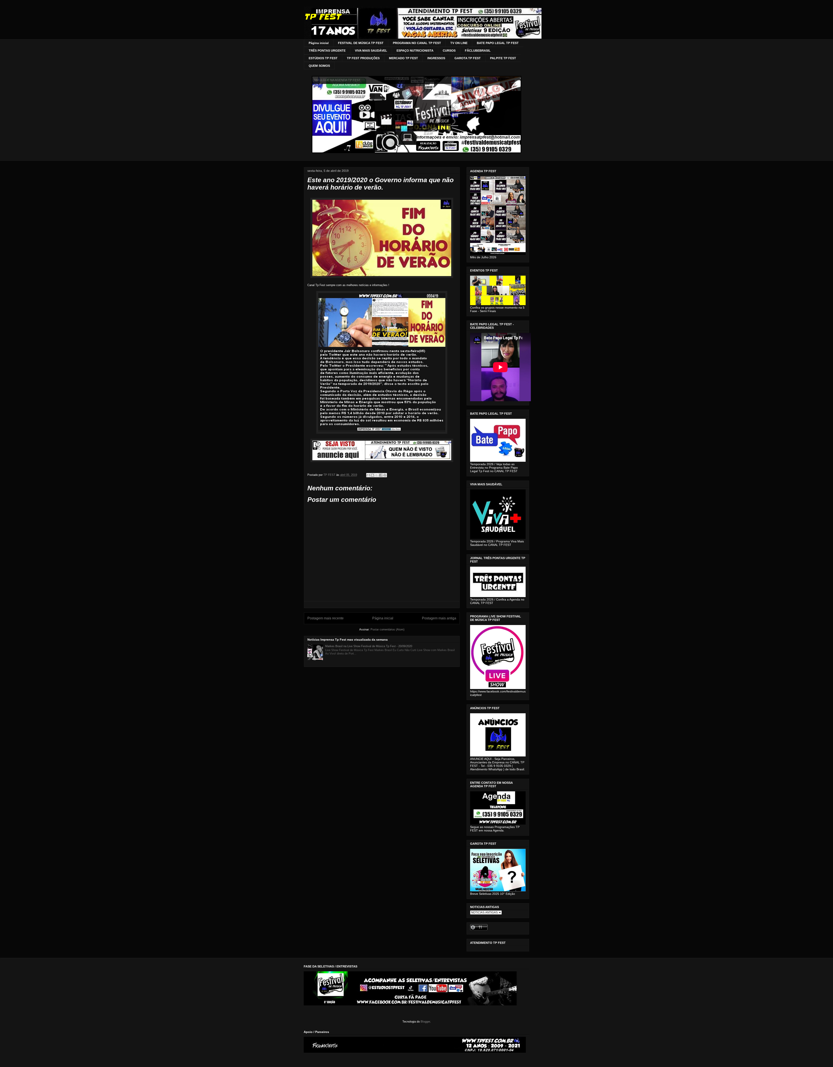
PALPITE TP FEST (503, 58)
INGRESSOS (436, 58)
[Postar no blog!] (372, 475)
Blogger (425, 1021)
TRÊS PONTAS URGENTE (327, 50)
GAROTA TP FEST (467, 58)
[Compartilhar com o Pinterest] (385, 475)
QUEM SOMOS (319, 65)
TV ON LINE (458, 43)
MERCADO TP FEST (403, 58)
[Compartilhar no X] (376, 475)
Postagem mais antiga (439, 618)
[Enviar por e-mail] (368, 475)
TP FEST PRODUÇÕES (363, 58)
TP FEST (322, 16)
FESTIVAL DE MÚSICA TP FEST (361, 43)
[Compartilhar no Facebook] (381, 475)
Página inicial (319, 43)
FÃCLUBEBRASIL (478, 50)
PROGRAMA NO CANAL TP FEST (417, 43)
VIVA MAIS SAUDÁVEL (371, 50)
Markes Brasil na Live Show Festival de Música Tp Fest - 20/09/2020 (368, 646)
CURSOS (449, 50)
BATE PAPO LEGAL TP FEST (498, 43)
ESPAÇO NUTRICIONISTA (415, 50)
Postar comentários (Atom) (387, 629)
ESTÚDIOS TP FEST (323, 58)
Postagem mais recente (325, 618)
